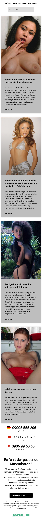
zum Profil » (9, 110)
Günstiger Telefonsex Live (21, 3)
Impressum (23, 508)
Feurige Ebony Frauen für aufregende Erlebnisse (18, 286)
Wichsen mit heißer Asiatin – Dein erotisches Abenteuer (20, 81)
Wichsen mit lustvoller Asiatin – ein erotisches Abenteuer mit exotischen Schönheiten (21, 183)
